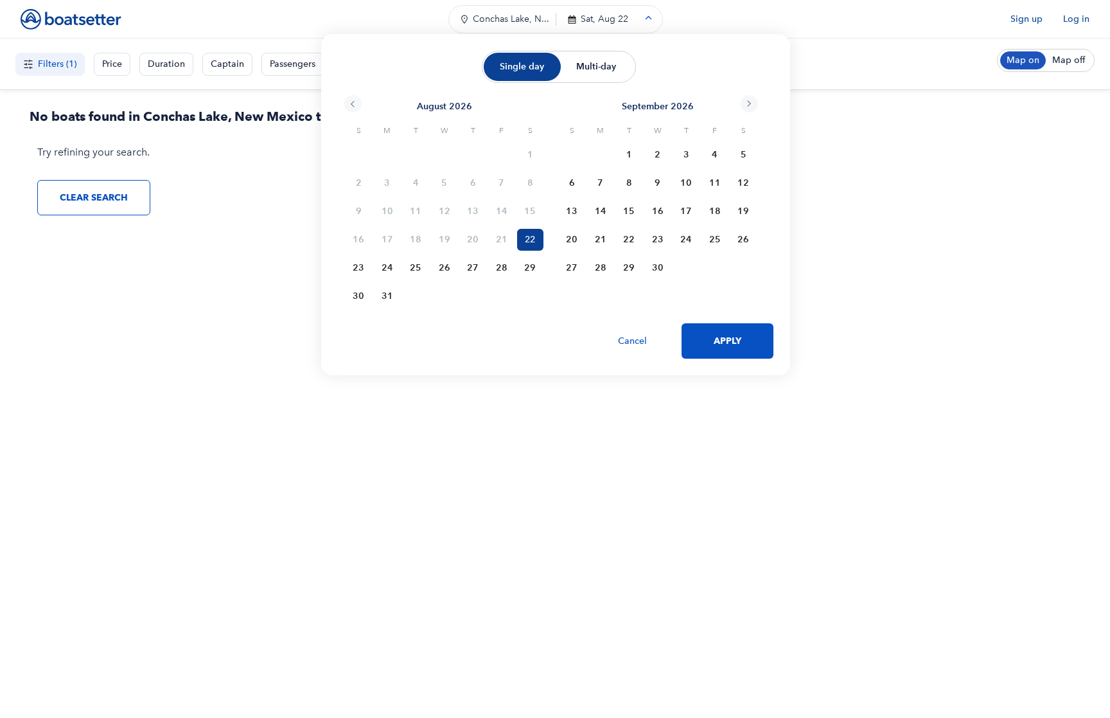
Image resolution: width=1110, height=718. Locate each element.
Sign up (1026, 18)
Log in (1076, 18)
